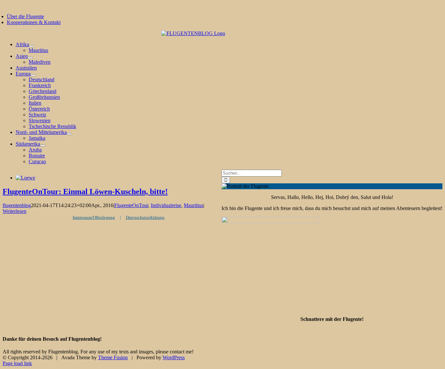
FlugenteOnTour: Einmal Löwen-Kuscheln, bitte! (85, 191)
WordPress (174, 357)
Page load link (17, 363)
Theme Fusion (113, 357)
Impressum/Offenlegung (94, 217)
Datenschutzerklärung (145, 217)
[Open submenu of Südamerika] (42, 146)
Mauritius (193, 205)
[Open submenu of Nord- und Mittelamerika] (69, 134)
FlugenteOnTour (131, 205)
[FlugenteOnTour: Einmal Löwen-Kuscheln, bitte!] (25, 177)
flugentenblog (17, 205)
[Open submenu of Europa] (33, 75)
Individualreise (166, 205)
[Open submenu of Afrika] (31, 46)
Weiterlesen (14, 211)
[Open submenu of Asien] (30, 58)
